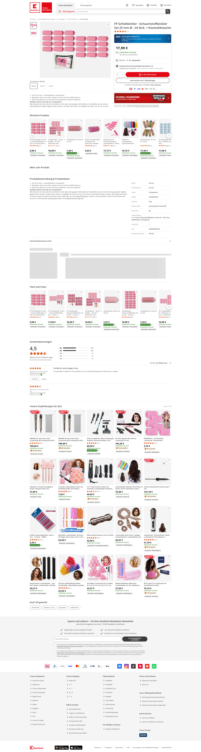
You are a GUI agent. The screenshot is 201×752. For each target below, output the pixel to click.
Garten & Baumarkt (39, 688)
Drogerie (35, 708)
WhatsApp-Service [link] (112, 716)
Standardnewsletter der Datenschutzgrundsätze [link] (70, 646)
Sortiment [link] (109, 692)
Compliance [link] (108, 747)
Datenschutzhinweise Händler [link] (152, 701)
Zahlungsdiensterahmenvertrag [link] (153, 697)
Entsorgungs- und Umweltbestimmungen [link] (145, 747)
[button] (76, 348)
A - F (70, 685)
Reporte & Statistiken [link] (149, 681)
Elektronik (35, 685)
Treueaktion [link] (110, 700)
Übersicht (72, 681)
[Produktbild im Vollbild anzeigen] (75, 50)
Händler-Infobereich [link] (113, 729)
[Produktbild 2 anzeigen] (33, 33)
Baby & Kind (36, 696)
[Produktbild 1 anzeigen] (33, 25)
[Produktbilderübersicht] (33, 50)
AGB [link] (128, 747)
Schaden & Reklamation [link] (77, 725)
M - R (71, 692)
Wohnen (35, 700)
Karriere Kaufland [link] (148, 718)
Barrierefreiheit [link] (166, 747)
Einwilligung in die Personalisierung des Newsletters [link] (71, 652)
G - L (70, 688)
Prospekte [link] (109, 685)
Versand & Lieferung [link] (76, 729)
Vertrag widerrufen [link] (75, 721)
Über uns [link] (145, 685)
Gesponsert (166, 406)
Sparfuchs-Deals (38, 681)
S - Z (70, 696)
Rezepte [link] (108, 696)
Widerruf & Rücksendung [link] (78, 717)
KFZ (33, 716)
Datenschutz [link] (119, 747)
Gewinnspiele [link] (110, 704)
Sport (34, 712)
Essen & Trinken (38, 720)
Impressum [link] (97, 747)
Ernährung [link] (109, 708)
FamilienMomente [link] (112, 712)
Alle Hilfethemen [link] (75, 709)
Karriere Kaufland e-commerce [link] (153, 722)
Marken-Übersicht (38, 724)
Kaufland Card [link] (111, 688)
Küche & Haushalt (38, 692)
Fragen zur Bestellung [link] (76, 713)
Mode (34, 704)
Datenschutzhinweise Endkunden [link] (154, 705)
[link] (86, 5)
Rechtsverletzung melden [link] (78, 733)
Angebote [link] (109, 681)
